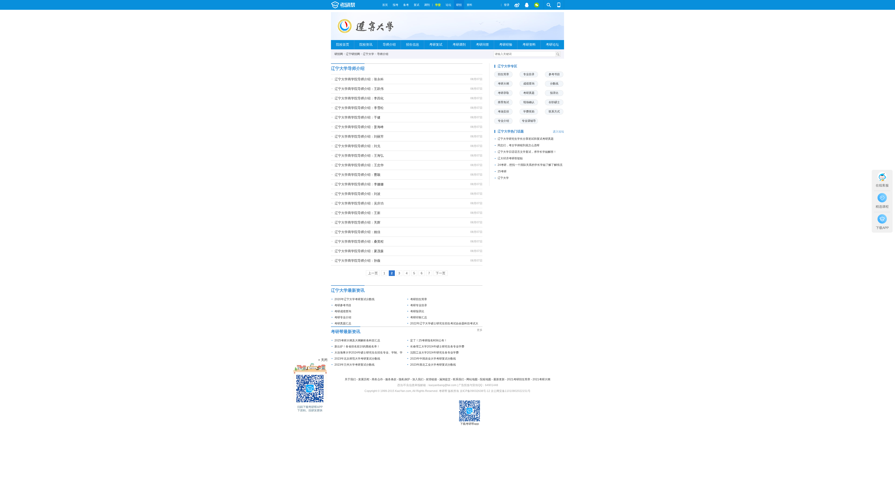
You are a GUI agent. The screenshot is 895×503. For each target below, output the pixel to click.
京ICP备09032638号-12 (475, 391)
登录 (506, 5)
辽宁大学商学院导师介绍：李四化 (359, 98)
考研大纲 (503, 83)
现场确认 (528, 102)
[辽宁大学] (374, 28)
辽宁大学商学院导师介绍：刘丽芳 (359, 136)
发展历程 (363, 379)
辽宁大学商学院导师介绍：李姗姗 (359, 184)
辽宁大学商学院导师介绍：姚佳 (357, 232)
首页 (385, 5)
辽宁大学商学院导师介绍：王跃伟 (359, 89)
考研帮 (355, 5)
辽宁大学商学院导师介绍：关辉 (357, 222)
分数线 (554, 83)
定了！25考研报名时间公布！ (428, 340)
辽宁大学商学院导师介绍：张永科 (359, 79)
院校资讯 (365, 44)
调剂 (427, 5)
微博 (517, 5)
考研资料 (529, 44)
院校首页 (342, 44)
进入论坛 (558, 131)
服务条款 (390, 379)
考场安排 (503, 111)
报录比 (554, 93)
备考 (406, 5)
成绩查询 (528, 83)
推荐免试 (503, 102)
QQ (527, 5)
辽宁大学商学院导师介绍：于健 (357, 117)
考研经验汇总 (418, 317)
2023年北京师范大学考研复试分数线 (357, 358)
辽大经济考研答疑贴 (510, 158)
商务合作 (377, 379)
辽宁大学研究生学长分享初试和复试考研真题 (526, 138)
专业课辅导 (529, 120)
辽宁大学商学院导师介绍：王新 (357, 213)
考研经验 (505, 44)
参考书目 (554, 74)
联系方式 (554, 111)
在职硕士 (554, 102)
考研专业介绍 (342, 317)
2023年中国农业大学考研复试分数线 (433, 358)
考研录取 (503, 93)
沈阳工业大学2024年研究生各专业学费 (434, 352)
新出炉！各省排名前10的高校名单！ (357, 346)
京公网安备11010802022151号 (510, 391)
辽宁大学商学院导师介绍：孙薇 (357, 260)
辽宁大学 (368, 54)
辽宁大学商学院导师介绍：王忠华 (359, 165)
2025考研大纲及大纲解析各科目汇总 (357, 340)
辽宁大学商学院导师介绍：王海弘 (359, 155)
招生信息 (412, 44)
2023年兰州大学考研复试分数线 (354, 364)
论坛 (448, 5)
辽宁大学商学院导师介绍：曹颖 (357, 175)
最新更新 (499, 379)
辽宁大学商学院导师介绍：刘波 (357, 194)
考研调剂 (459, 44)
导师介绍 (389, 44)
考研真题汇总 (342, 323)
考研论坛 (552, 44)
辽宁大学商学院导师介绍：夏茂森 (359, 251)
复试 (416, 5)
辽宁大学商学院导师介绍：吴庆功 (359, 203)
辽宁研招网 (353, 54)
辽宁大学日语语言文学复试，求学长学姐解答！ (527, 151)
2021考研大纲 (541, 379)
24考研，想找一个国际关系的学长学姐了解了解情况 (530, 165)
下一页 (440, 273)
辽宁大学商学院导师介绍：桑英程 (359, 241)
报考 (395, 5)
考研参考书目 (342, 305)
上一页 (373, 273)
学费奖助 (528, 111)
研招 (459, 5)
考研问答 (482, 44)
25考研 (502, 171)
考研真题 (528, 93)
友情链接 (431, 379)
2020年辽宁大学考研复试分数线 (354, 299)
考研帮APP (559, 5)
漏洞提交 (445, 379)
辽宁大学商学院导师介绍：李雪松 (359, 108)
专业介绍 (503, 120)
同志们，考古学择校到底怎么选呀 (519, 145)
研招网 (338, 54)
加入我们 (417, 379)
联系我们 (458, 379)
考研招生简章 (418, 299)
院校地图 (485, 379)
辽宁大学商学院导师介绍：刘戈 (357, 146)
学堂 (438, 5)
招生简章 (503, 74)
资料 (469, 5)
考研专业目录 (418, 305)
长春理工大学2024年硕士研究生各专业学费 (437, 346)
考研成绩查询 (342, 311)
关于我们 (350, 379)
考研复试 (435, 44)
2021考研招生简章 (518, 379)
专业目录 (528, 74)
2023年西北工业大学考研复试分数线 (433, 364)
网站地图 (472, 379)
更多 (479, 330)
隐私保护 (404, 379)
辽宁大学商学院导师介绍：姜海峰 (359, 127)
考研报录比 (417, 311)
